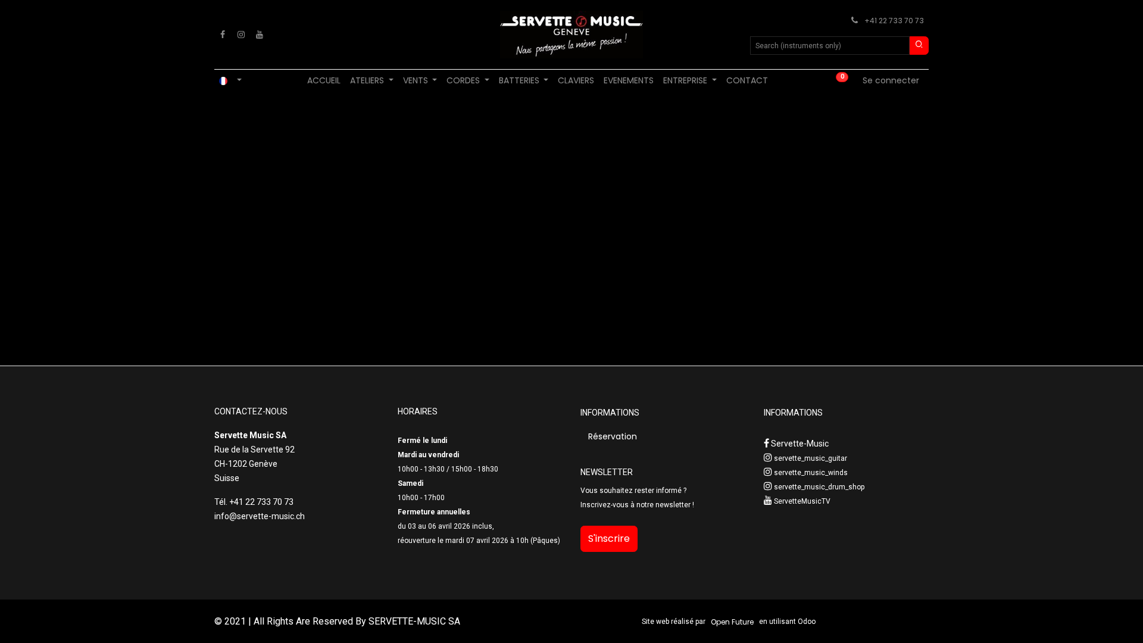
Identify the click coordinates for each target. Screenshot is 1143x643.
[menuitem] (323, 81)
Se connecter (891, 80)
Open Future (732, 622)
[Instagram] (241, 34)
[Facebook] (222, 34)
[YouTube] (259, 34)
